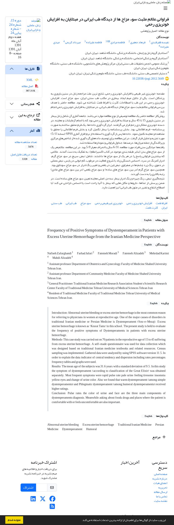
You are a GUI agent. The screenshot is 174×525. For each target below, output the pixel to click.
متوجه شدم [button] (14, 519)
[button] (80, 520)
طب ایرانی (71, 203)
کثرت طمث (152, 207)
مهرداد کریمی (73, 42)
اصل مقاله (28, 88)
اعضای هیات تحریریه (160, 485)
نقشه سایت (160, 501)
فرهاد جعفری (137, 42)
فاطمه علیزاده (94, 42)
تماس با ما (161, 496)
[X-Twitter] (42, 500)
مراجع (156, 437)
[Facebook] (52, 500)
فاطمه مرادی (118, 42)
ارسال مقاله (160, 492)
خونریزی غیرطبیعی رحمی (109, 203)
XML (29, 80)
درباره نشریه (159, 478)
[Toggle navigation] (88, 8)
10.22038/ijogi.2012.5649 (148, 79)
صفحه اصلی (160, 474)
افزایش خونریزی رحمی (139, 203)
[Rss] (52, 508)
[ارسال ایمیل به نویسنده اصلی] (108, 41)
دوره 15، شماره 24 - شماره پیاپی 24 (15, 26)
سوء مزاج (85, 203)
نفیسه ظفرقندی (160, 42)
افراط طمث (161, 203)
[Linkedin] (33, 500)
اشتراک (28, 487)
